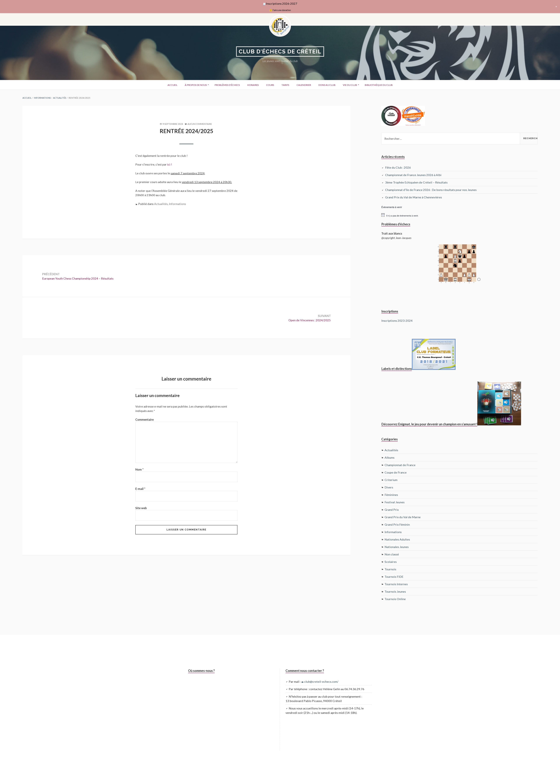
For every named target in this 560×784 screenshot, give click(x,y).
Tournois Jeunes (395, 591)
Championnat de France (400, 465)
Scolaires (391, 561)
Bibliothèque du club (379, 84)
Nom (139, 469)
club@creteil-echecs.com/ (321, 681)
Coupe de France (396, 472)
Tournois (390, 569)
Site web (141, 508)
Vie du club (350, 84)
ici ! (169, 164)
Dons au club (326, 84)
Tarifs (285, 84)
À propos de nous (196, 84)
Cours (270, 84)
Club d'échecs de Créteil (280, 51)
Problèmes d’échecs (227, 84)
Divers (389, 487)
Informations (177, 204)
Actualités (161, 204)
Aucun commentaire (200, 124)
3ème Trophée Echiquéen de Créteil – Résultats (416, 182)
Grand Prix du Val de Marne (403, 517)
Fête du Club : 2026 (398, 167)
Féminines (391, 494)
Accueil (172, 84)
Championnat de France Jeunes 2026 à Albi (413, 175)
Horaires (253, 84)
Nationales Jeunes (397, 547)
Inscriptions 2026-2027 (281, 3)
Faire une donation (282, 10)
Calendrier (304, 84)
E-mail (140, 488)
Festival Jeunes (395, 502)
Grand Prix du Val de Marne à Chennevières (413, 197)
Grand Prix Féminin (397, 524)
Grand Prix (392, 509)
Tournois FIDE (394, 576)
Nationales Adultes (397, 539)
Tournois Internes (396, 584)
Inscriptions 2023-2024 (397, 320)
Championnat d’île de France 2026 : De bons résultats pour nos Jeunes (431, 190)
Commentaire (144, 419)
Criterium (391, 480)
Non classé (392, 554)
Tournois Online (395, 599)
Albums (389, 457)
